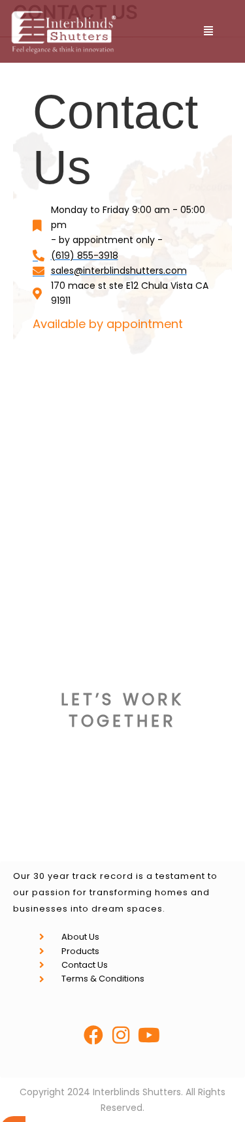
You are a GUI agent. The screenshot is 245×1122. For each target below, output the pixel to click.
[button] (208, 31)
